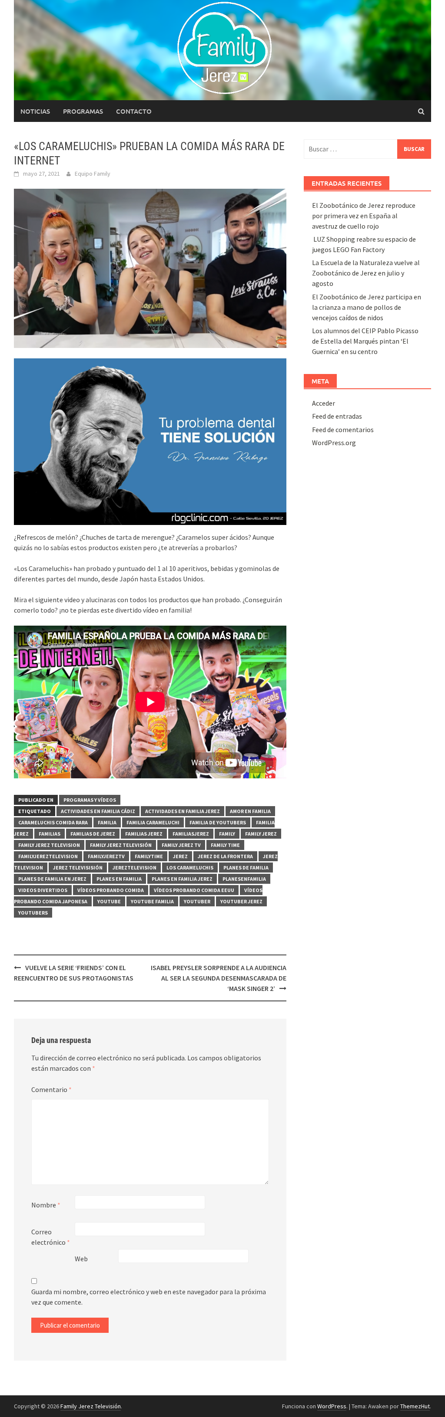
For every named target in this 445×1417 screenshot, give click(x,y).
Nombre (45, 1205)
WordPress (331, 1406)
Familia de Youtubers (217, 822)
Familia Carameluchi (152, 822)
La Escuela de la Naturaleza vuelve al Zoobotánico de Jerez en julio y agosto (366, 273)
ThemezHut (415, 1406)
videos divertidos (42, 890)
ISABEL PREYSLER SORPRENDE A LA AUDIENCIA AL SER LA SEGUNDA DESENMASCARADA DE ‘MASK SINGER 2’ (218, 978)
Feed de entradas (337, 416)
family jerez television (49, 845)
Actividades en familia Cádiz (98, 811)
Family (227, 833)
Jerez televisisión (78, 867)
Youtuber (197, 901)
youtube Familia (152, 901)
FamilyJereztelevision (48, 856)
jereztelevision (134, 867)
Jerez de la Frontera (225, 856)
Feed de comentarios (343, 429)
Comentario (51, 1089)
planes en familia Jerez (182, 879)
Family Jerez (261, 833)
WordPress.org (334, 442)
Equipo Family (92, 173)
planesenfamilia (244, 879)
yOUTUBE (109, 901)
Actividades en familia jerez (182, 811)
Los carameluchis (189, 867)
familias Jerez (144, 833)
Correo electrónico (50, 1236)
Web (81, 1258)
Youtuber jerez (241, 901)
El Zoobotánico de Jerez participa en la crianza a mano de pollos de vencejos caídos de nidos (366, 307)
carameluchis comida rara (53, 822)
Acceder (323, 403)
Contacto (134, 111)
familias (49, 833)
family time (225, 845)
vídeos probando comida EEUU (194, 890)
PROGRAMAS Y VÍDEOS (89, 800)
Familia (107, 822)
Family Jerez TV (181, 845)
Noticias (35, 111)
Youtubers (33, 912)
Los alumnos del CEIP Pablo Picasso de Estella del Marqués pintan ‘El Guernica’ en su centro (365, 341)
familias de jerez (92, 833)
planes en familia (119, 879)
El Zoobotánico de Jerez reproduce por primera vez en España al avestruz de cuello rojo (363, 215)
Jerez (180, 856)
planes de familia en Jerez (52, 879)
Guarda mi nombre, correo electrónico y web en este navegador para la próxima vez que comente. (148, 1296)
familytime (149, 856)
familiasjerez (191, 833)
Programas (83, 111)
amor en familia (250, 811)
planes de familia (246, 867)
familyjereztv (106, 856)
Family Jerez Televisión (121, 845)
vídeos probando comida (110, 890)
